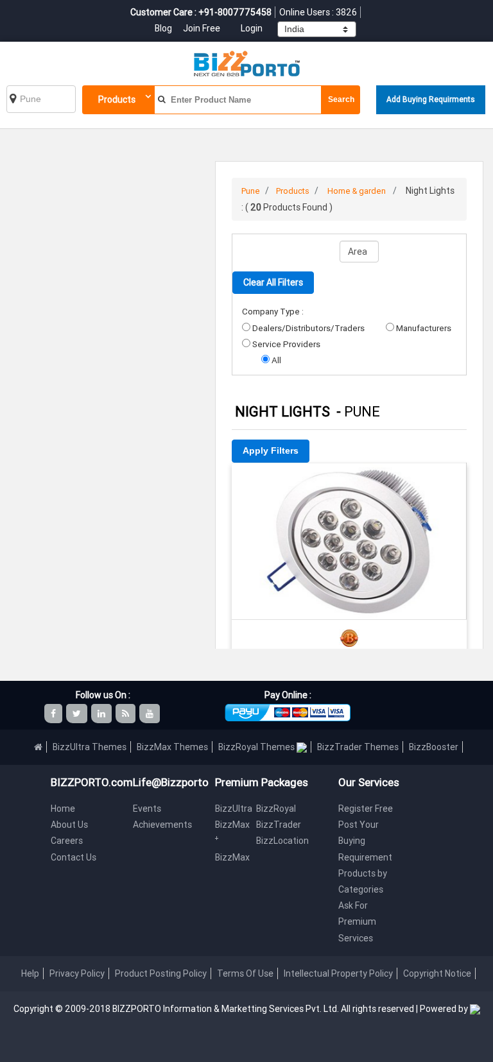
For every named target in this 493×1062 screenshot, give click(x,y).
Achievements (162, 824)
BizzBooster (433, 747)
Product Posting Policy (161, 973)
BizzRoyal (276, 808)
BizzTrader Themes (358, 747)
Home (63, 808)
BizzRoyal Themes (257, 747)
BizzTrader (278, 824)
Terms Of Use (245, 973)
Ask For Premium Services (357, 921)
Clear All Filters (273, 282)
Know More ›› (349, 552)
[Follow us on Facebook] (54, 713)
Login (252, 28)
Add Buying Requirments (430, 99)
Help (30, 973)
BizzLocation (282, 840)
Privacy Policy (77, 973)
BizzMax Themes (172, 747)
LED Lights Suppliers (349, 480)
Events (147, 808)
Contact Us (73, 857)
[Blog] (126, 713)
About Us (69, 824)
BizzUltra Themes (89, 747)
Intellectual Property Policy (338, 973)
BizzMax (232, 857)
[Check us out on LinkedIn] (102, 713)
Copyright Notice (437, 973)
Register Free (365, 808)
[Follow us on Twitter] (77, 713)
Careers (67, 840)
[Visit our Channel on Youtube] (150, 713)
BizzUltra (233, 808)
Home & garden (356, 190)
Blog (164, 28)
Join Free (201, 28)
